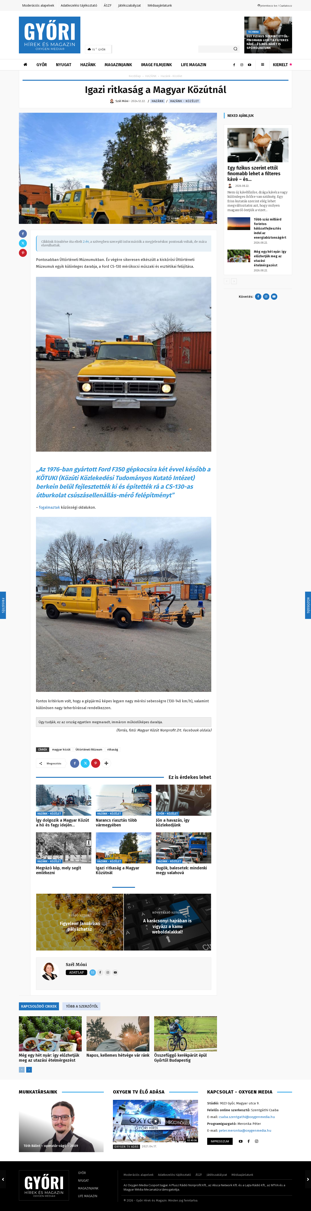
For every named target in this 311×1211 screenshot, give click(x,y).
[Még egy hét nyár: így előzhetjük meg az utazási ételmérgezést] (50, 1033)
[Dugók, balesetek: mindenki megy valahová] (183, 847)
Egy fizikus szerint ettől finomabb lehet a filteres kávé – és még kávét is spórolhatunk (267, 42)
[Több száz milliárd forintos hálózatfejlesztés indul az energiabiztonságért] (238, 223)
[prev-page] (22, 1070)
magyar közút (61, 749)
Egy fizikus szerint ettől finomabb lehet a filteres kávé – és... (253, 173)
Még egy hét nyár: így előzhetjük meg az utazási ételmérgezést (49, 1058)
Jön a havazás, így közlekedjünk (172, 823)
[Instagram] (241, 64)
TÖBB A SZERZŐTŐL (82, 1006)
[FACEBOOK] (248, 1141)
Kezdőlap (135, 76)
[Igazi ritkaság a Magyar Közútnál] (123, 847)
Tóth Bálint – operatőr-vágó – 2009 (51, 1146)
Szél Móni (76, 964)
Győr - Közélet (167, 813)
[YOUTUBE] (240, 1141)
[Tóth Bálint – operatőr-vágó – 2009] (61, 1126)
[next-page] (29, 1070)
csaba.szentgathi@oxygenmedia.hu (247, 1117)
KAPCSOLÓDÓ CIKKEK (39, 1006)
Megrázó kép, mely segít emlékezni (58, 871)
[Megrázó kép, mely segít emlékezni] (63, 847)
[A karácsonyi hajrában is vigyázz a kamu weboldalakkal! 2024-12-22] (308, 1179)
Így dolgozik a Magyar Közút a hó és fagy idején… (62, 823)
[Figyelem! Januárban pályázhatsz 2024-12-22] (3, 1179)
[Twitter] (85, 763)
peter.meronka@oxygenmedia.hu (245, 1130)
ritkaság (112, 749)
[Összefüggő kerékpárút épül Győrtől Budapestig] (185, 1033)
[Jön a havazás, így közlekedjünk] (183, 800)
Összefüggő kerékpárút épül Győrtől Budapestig (180, 1058)
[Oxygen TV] (155, 1121)
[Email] (92, 972)
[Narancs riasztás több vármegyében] (123, 800)
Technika (253, 32)
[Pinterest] (95, 763)
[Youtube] (249, 64)
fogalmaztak (49, 507)
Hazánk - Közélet (184, 101)
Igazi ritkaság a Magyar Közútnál (117, 871)
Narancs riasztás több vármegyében (116, 823)
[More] (106, 763)
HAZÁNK (150, 76)
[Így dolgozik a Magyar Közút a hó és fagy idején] (63, 800)
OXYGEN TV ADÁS (126, 1146)
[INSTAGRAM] (256, 1141)
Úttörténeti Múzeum (89, 749)
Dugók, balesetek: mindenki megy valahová (181, 871)
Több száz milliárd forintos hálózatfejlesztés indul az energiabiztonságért (270, 229)
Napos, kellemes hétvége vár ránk (118, 1055)
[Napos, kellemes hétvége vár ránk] (118, 1033)
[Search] (235, 49)
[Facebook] (234, 64)
